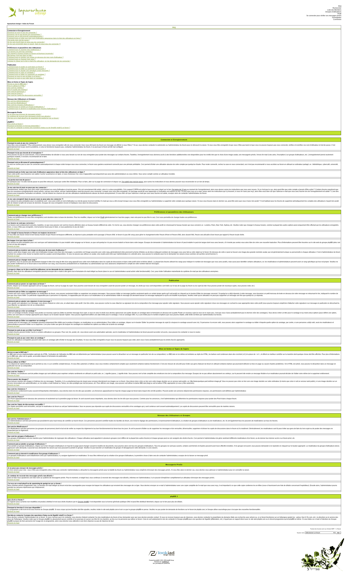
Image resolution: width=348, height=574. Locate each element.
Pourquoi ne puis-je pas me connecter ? (22, 33)
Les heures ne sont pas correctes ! (20, 52)
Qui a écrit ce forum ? (15, 124)
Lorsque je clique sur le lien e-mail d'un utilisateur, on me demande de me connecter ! (38, 61)
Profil (339, 14)
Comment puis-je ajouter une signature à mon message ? (28, 71)
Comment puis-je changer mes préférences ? (24, 50)
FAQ (339, 6)
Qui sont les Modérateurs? (17, 103)
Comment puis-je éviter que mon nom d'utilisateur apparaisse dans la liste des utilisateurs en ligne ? (44, 38)
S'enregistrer (336, 17)
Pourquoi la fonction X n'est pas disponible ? (23, 126)
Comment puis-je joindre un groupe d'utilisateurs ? (26, 107)
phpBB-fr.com (165, 561)
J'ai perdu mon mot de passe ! (18, 40)
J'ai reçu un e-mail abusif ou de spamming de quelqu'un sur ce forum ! (33, 118)
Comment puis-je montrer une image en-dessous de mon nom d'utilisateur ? (35, 57)
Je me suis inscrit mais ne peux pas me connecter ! (26, 42)
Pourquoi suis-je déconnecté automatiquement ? (25, 36)
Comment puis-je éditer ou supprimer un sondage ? (26, 74)
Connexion (336, 19)
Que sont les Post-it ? (15, 93)
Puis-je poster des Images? (17, 90)
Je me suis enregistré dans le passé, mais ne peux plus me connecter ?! (33, 44)
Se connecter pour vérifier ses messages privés (323, 16)
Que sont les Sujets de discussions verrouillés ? (25, 95)
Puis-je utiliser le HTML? (16, 86)
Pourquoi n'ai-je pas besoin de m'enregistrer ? (24, 34)
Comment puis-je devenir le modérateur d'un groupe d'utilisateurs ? (32, 109)
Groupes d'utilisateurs (332, 12)
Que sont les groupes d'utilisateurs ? (20, 105)
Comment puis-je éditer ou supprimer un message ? (26, 69)
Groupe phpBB (83, 502)
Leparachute (166, 563)
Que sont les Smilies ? (15, 88)
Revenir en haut (13, 149)
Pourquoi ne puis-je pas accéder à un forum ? (24, 76)
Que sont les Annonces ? (16, 91)
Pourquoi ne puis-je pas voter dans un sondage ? (25, 78)
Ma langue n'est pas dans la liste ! (19, 55)
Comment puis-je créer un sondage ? (21, 72)
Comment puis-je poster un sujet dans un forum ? (25, 67)
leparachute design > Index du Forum (20, 23)
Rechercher (336, 8)
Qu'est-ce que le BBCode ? (17, 84)
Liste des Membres (334, 10)
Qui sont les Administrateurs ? (18, 101)
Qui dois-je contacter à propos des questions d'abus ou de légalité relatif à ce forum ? (38, 128)
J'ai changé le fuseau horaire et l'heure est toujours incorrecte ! (30, 53)
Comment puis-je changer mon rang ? (21, 59)
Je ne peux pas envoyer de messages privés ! (24, 114)
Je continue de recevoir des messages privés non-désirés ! (29, 116)
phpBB (157, 560)
